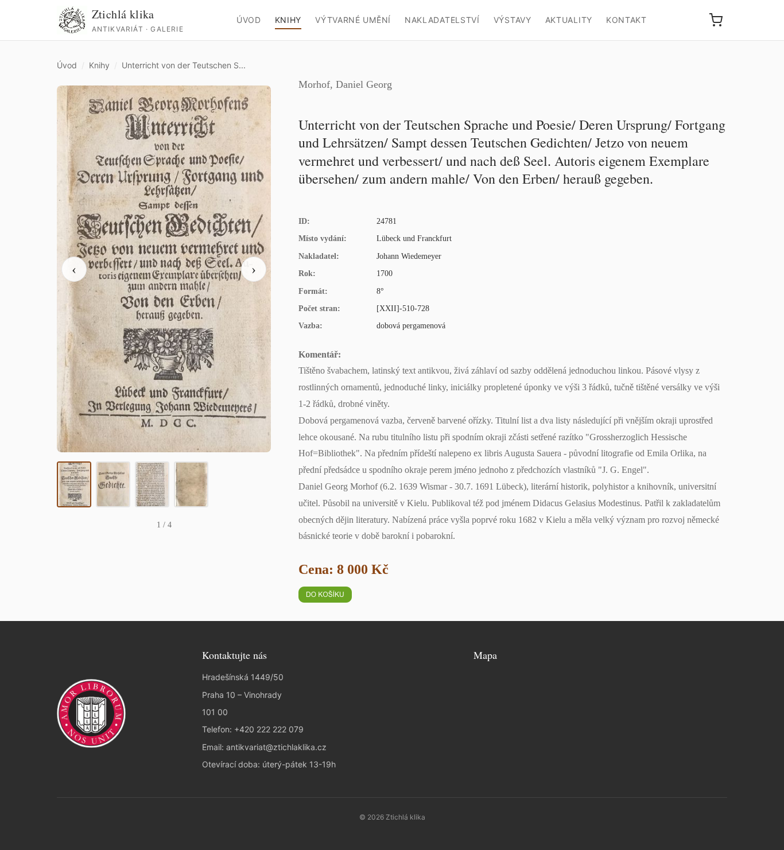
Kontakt (626, 20)
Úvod (248, 20)
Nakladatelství (442, 20)
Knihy (288, 20)
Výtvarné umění (353, 20)
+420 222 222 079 (269, 729)
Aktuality (568, 20)
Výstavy (512, 20)
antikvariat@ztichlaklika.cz (276, 747)
